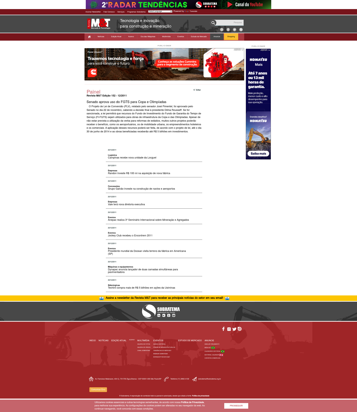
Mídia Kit (208, 347)
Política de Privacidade (192, 402)
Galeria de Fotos (143, 344)
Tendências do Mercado (162, 350)
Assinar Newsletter (93, 12)
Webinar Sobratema (160, 353)
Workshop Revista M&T (161, 357)
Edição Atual (116, 37)
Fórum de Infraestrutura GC (164, 347)
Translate (193, 11)
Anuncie (217, 37)
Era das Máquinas (148, 37)
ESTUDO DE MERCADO (190, 341)
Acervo (131, 37)
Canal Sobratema (143, 350)
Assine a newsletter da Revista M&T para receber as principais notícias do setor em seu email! (164, 298)
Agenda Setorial (159, 344)
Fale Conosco (109, 12)
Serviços (121, 12)
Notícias (101, 37)
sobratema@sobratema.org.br (209, 379)
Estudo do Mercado (199, 37)
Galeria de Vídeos (143, 347)
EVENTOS (158, 341)
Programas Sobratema (136, 12)
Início (92, 341)
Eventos (180, 37)
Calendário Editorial (213, 351)
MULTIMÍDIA (143, 341)
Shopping (231, 37)
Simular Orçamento (212, 344)
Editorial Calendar (212, 355)
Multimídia (166, 37)
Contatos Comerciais (212, 358)
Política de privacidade (200, 396)
